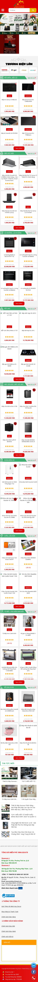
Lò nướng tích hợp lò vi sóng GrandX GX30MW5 (28, 255)
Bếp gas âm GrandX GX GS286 (28, 365)
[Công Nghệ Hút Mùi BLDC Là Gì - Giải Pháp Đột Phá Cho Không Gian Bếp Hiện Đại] (6, 825)
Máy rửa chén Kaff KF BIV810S (9, 441)
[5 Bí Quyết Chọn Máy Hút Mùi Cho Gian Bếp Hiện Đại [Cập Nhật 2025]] (29, 791)
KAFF (9, 436)
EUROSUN (28, 96)
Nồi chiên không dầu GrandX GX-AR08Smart (9, 710)
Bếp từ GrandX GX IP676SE (9, 133)
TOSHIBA (28, 402)
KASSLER (9, 478)
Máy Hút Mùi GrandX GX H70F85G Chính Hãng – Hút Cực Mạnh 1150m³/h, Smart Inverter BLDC (9, 177)
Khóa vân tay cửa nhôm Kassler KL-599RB (9, 516)
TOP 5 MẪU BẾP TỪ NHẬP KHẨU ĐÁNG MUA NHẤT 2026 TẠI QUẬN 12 (28, 781)
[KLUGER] (14, 70)
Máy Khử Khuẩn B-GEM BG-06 (28, 744)
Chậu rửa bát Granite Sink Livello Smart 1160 (9, 592)
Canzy (9, 96)
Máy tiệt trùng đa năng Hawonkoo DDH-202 (28, 710)
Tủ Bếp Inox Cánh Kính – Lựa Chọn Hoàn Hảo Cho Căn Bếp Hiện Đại (9, 799)
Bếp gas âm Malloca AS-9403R (9, 365)
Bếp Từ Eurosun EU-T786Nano (28, 134)
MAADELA (28, 587)
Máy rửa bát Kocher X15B (9, 406)
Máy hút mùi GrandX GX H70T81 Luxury (9, 211)
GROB (9, 663)
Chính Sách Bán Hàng (9, 917)
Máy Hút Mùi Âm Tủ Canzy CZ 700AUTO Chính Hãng (28, 176)
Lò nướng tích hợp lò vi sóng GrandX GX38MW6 (9, 289)
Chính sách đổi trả (7, 937)
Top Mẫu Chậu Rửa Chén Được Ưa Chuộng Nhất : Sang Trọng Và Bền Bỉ (23, 833)
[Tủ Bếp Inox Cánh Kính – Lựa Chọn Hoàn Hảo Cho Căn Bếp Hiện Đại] (10, 791)
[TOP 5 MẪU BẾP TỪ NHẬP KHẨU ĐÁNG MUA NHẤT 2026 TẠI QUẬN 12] (29, 773)
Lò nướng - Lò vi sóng (12, 233)
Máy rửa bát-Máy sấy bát (14, 384)
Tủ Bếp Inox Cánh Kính (9, 633)
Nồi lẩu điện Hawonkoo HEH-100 (9, 744)
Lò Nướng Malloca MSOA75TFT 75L (9, 255)
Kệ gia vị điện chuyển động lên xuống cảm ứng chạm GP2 (28, 669)
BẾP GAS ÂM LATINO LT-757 (9, 330)
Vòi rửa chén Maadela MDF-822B (28, 592)
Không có (28, 705)
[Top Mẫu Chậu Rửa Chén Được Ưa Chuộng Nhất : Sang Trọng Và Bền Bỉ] (6, 834)
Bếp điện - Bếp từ (10, 77)
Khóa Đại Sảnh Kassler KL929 (28, 482)
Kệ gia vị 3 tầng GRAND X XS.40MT (28, 634)
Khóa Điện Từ (9, 460)
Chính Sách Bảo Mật (8, 926)
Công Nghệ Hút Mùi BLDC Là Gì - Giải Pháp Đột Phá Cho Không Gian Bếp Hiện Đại (23, 825)
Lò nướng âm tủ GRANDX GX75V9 (28, 289)
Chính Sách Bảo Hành (9, 931)
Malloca (9, 251)
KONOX (9, 554)
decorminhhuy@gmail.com (14, 881)
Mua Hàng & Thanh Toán (10, 912)
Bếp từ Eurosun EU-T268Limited (28, 100)
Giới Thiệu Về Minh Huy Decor (11, 906)
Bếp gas (7, 308)
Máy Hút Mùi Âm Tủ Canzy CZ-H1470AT (28, 211)
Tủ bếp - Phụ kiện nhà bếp (14, 611)
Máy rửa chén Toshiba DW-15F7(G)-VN (28, 407)
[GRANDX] (33, 70)
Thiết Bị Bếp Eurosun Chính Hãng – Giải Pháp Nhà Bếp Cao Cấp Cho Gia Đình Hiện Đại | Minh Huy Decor (9, 781)
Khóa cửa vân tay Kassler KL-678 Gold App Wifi (28, 516)
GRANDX (9, 129)
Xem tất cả (31, 78)
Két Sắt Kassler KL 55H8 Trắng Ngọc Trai (9, 483)
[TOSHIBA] (5, 70)
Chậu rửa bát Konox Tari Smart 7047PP (9, 558)
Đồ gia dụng (9, 687)
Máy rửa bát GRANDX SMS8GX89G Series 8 (28, 441)
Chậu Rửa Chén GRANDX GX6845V (28, 558)
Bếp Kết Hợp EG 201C (28, 330)
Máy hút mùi (9, 153)
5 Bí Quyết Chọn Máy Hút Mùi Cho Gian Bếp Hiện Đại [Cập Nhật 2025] (28, 799)
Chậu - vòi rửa (9, 536)
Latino (9, 327)
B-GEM (28, 739)
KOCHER (9, 402)
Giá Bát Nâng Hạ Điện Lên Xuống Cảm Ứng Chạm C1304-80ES (9, 669)
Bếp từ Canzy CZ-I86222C (9, 100)
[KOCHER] (24, 70)
